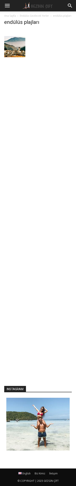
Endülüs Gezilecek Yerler (34, 16)
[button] (70, 5)
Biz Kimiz (40, 473)
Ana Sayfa (10, 16)
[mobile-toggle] (7, 5)
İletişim (53, 473)
